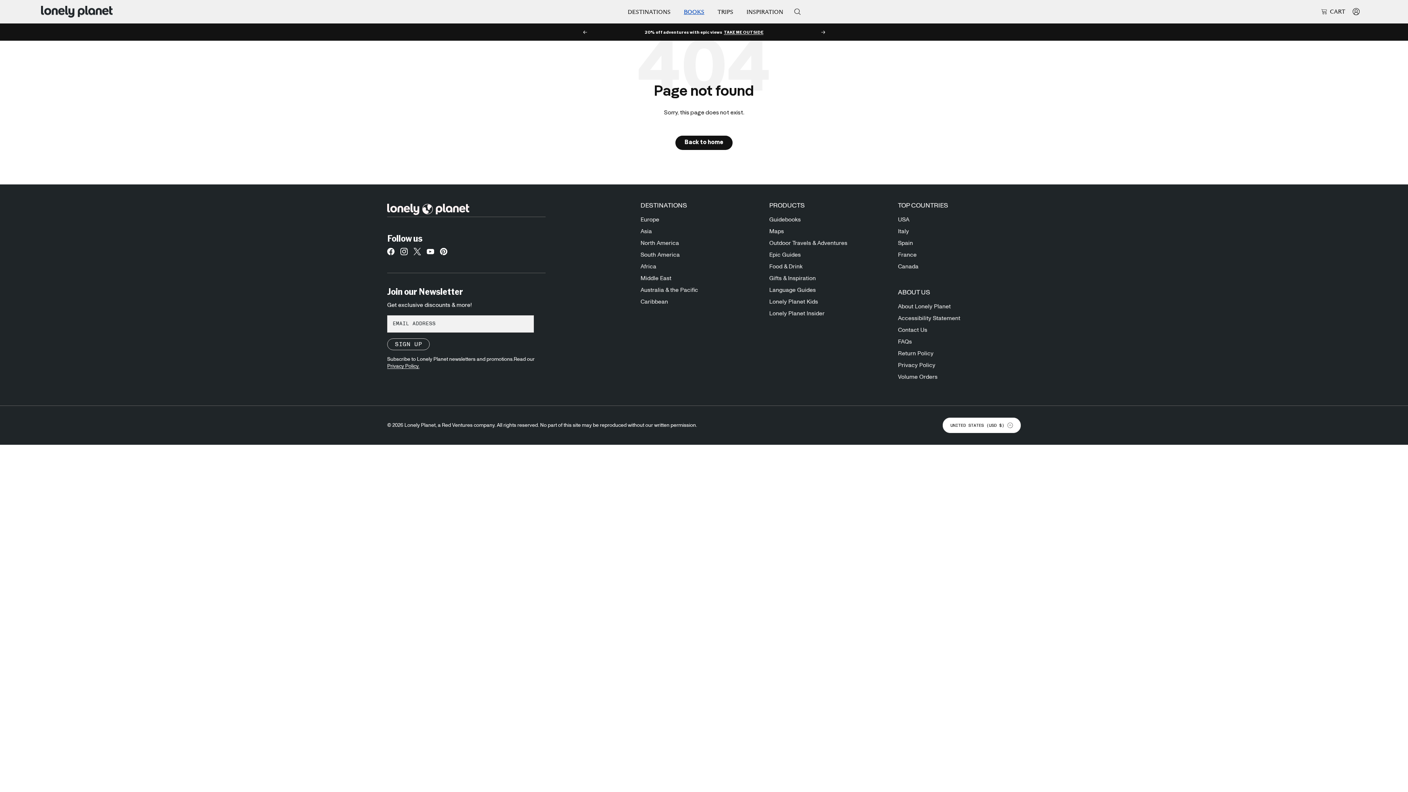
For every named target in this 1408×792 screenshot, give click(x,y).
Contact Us (912, 330)
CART (1337, 12)
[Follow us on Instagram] (404, 254)
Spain (905, 243)
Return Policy (916, 353)
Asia (646, 231)
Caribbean (654, 302)
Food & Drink (786, 267)
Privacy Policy (916, 365)
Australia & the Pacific (669, 290)
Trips (725, 11)
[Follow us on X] (417, 254)
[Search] (797, 12)
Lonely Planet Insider (797, 313)
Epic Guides (785, 255)
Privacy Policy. (403, 366)
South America (660, 255)
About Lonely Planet (924, 306)
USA (903, 220)
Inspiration (765, 11)
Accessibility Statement (929, 318)
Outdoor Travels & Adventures (808, 243)
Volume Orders (918, 377)
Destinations (649, 11)
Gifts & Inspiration (792, 278)
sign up (408, 344)
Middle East (656, 278)
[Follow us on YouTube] (430, 254)
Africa (648, 267)
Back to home (704, 143)
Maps (776, 231)
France (907, 255)
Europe (650, 220)
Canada (908, 267)
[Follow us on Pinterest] (443, 254)
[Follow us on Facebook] (391, 254)
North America (660, 243)
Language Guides (792, 290)
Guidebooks (785, 220)
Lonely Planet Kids (793, 302)
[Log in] (1356, 11)
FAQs (905, 342)
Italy (903, 231)
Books (694, 11)
